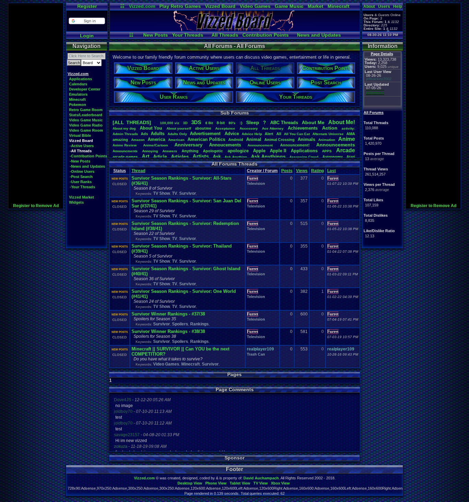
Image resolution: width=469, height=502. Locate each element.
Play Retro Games (180, 6)
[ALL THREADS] (132, 122)
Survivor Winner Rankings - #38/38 (168, 331)
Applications (80, 79)
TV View (260, 483)
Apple (259, 150)
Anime (346, 139)
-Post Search (81, 177)
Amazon (138, 140)
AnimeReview (125, 145)
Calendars (78, 84)
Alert (269, 134)
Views (302, 170)
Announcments (125, 151)
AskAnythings (268, 156)
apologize (238, 150)
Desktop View (190, 483)
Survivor (187, 193)
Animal (253, 139)
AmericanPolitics (206, 139)
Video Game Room (86, 130)
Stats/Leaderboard (85, 115)
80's (232, 123)
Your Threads (187, 35)
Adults (157, 133)
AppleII (278, 150)
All (278, 134)
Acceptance (225, 128)
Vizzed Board (220, 6)
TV (174, 193)
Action (330, 128)
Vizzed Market (81, 197)
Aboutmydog (124, 128)
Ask (217, 156)
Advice (232, 133)
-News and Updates (87, 166)
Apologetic (213, 151)
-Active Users (82, 146)
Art (145, 156)
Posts (287, 170)
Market (315, 6)
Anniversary (188, 144)
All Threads (224, 35)
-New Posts (80, 161)
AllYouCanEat (297, 134)
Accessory (249, 128)
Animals (306, 139)
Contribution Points (265, 35)
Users (384, 6)
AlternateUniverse (328, 134)
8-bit (221, 123)
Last (331, 170)
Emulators (78, 94)
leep (252, 122)
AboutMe (313, 122)
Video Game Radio (86, 125)
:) (241, 123)
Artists (201, 156)
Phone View (216, 483)
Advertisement (206, 133)
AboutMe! (341, 122)
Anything (190, 151)
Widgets (76, 202)
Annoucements (225, 144)
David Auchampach (261, 478)
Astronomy (332, 157)
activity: (348, 128)
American (176, 140)
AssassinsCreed (303, 157)
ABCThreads (284, 122)
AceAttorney (273, 128)
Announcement (261, 145)
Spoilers (180, 324)
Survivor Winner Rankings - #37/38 (168, 313)
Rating (317, 170)
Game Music (289, 6)
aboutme (203, 128)
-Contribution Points (88, 156)
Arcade (345, 150)
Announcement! (295, 145)
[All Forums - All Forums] (235, 29)
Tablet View (240, 483)
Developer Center (84, 89)
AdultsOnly (177, 134)
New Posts (155, 35)
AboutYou (151, 128)
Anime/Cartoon (155, 145)
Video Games (255, 6)
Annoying (150, 151)
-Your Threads (82, 187)
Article (160, 156)
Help (397, 6)
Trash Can (256, 354)
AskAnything (236, 157)
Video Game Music (86, 120)
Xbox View (280, 483)
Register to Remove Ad (36, 205)
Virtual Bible (80, 135)
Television (256, 183)
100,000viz (169, 123)
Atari (350, 157)
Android (235, 140)
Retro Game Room (86, 110)
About (369, 6)
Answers (169, 151)
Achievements (303, 128)
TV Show (161, 193)
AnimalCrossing (279, 140)
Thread (138, 170)
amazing (120, 140)
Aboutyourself (179, 128)
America (156, 139)
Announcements (335, 144)
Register (87, 6)
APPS (327, 151)
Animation (326, 140)
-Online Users (82, 171)
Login (87, 35)
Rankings (199, 324)
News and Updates (319, 35)
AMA (350, 134)
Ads (144, 134)
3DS (196, 122)
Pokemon (77, 105)
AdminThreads (125, 134)
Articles (180, 156)
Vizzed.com (142, 6)
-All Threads (81, 151)
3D (185, 123)
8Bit (209, 123)
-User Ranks (81, 182)
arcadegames (125, 157)
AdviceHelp (252, 134)
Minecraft (339, 6)
